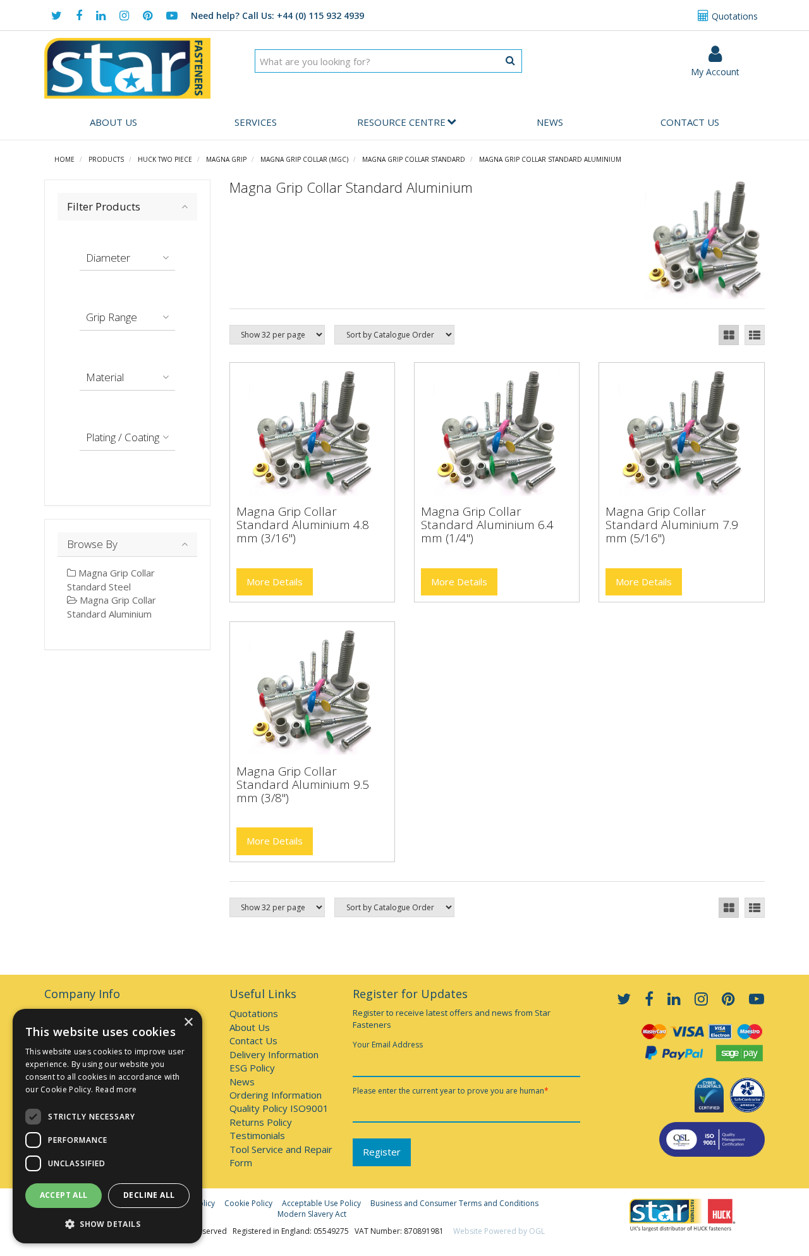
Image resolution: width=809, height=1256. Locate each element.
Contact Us (689, 122)
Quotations (733, 16)
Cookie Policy (248, 1203)
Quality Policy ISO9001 (279, 1108)
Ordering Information (275, 1094)
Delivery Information (274, 1054)
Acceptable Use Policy (321, 1203)
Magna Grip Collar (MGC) (304, 159)
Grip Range (111, 317)
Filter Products (103, 206)
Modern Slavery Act (311, 1214)
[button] (107, 1223)
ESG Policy (252, 1067)
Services (255, 122)
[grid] (729, 335)
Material (105, 377)
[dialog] (107, 1126)
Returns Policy (260, 1122)
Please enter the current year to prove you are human (451, 1090)
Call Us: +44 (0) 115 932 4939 (277, 15)
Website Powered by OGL (499, 1231)
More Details (274, 581)
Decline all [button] (148, 1195)
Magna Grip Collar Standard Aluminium (550, 159)
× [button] (188, 1022)
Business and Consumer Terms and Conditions (454, 1203)
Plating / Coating (122, 437)
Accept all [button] (64, 1195)
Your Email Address (388, 1044)
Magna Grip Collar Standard (413, 159)
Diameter (108, 257)
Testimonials (257, 1135)
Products (106, 159)
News (550, 122)
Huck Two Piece (165, 159)
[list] (755, 335)
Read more (116, 1089)
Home (64, 159)
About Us (113, 122)
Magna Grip (226, 159)
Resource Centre (401, 122)
